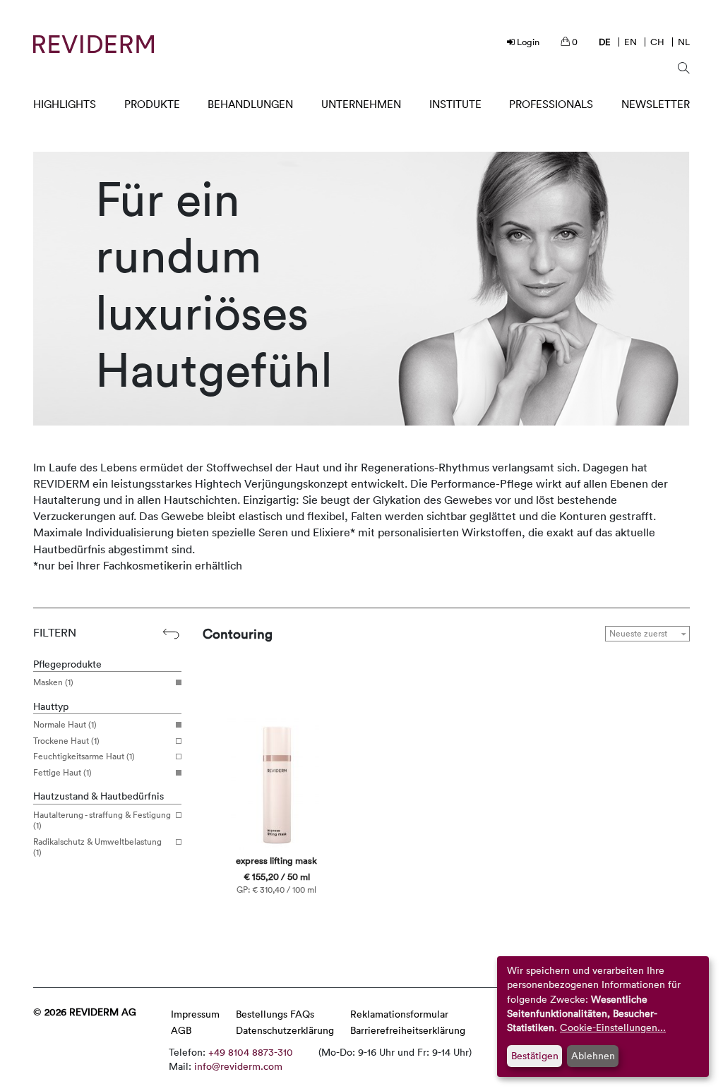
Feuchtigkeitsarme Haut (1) (84, 756)
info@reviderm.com (238, 1066)
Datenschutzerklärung (285, 1030)
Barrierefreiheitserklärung (407, 1030)
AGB (181, 1030)
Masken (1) (53, 682)
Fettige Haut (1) (62, 772)
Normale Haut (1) (65, 724)
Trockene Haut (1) (66, 741)
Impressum (195, 1013)
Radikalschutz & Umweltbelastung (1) (97, 847)
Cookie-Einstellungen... (613, 1027)
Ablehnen (593, 1055)
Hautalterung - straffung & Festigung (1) (102, 820)
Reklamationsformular (399, 1013)
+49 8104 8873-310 (250, 1052)
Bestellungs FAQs (275, 1013)
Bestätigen (534, 1055)
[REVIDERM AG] (93, 44)
